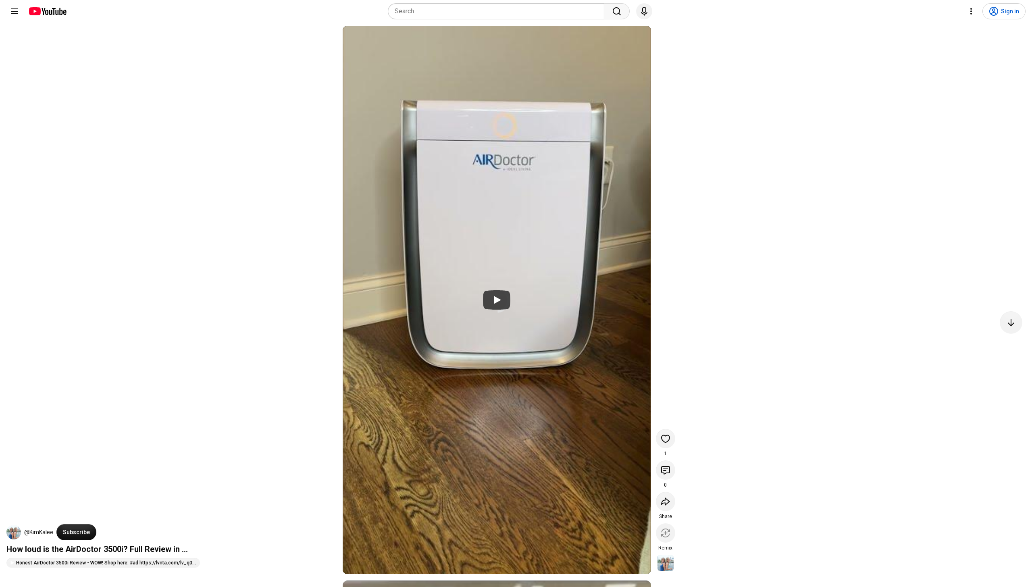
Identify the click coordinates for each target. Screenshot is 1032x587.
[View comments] (665, 470)
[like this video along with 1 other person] (665, 438)
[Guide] (14, 11)
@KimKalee (38, 532)
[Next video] (1011, 322)
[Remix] (665, 533)
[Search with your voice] (644, 11)
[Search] (617, 11)
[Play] (496, 300)
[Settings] (971, 11)
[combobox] (498, 11)
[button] (13, 532)
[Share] (665, 501)
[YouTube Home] (47, 11)
